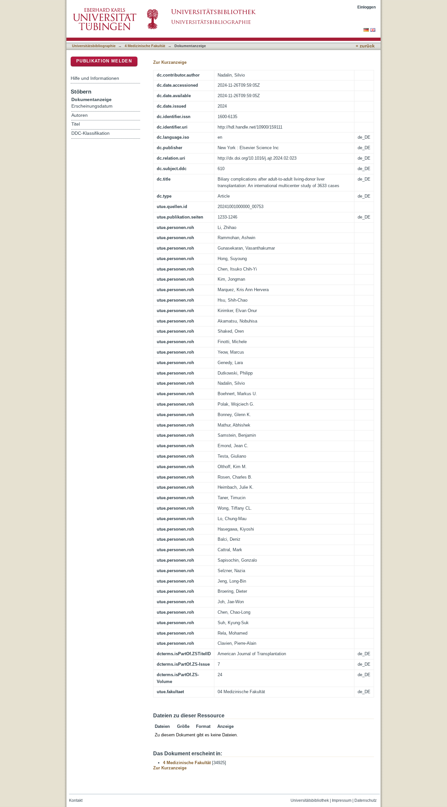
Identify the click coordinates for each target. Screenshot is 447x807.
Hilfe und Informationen (95, 78)
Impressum (341, 800)
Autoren (79, 115)
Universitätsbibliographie (94, 46)
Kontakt (75, 800)
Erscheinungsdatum (92, 106)
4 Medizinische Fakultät (145, 46)
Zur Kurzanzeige (170, 62)
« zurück (365, 46)
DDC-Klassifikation (90, 133)
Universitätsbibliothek (310, 800)
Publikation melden (104, 61)
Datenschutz (365, 800)
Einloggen (366, 7)
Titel (75, 124)
